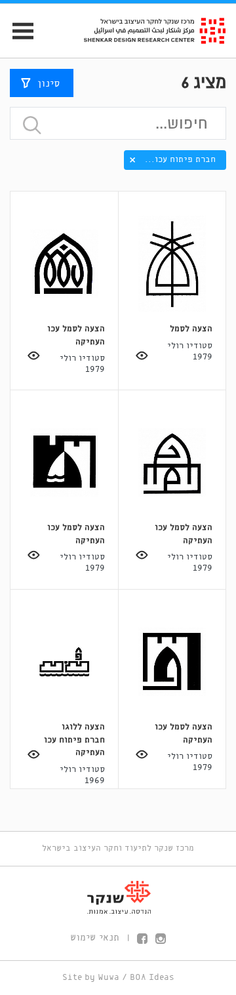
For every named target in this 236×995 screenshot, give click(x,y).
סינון (48, 84)
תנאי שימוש (94, 938)
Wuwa (108, 977)
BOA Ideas (152, 977)
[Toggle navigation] (17, 31)
